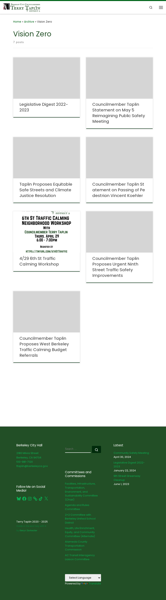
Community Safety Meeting (131, 453)
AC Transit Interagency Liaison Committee (80, 557)
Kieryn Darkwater (28, 530)
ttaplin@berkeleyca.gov (32, 466)
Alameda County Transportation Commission (76, 545)
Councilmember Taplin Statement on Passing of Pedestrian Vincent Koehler (118, 189)
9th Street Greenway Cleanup (127, 478)
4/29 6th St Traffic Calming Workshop (39, 261)
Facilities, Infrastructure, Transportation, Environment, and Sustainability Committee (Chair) (81, 491)
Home (17, 22)
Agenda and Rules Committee (77, 507)
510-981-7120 (24, 461)
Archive (29, 22)
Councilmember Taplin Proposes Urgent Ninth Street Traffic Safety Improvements (115, 267)
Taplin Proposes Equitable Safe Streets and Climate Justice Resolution (45, 189)
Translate (95, 583)
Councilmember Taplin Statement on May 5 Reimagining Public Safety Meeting (118, 113)
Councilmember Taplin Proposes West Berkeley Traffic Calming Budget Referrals (44, 346)
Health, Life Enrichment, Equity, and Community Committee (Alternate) (80, 532)
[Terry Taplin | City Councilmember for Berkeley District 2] (22, 7)
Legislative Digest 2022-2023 (129, 464)
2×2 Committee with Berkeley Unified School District (80, 518)
